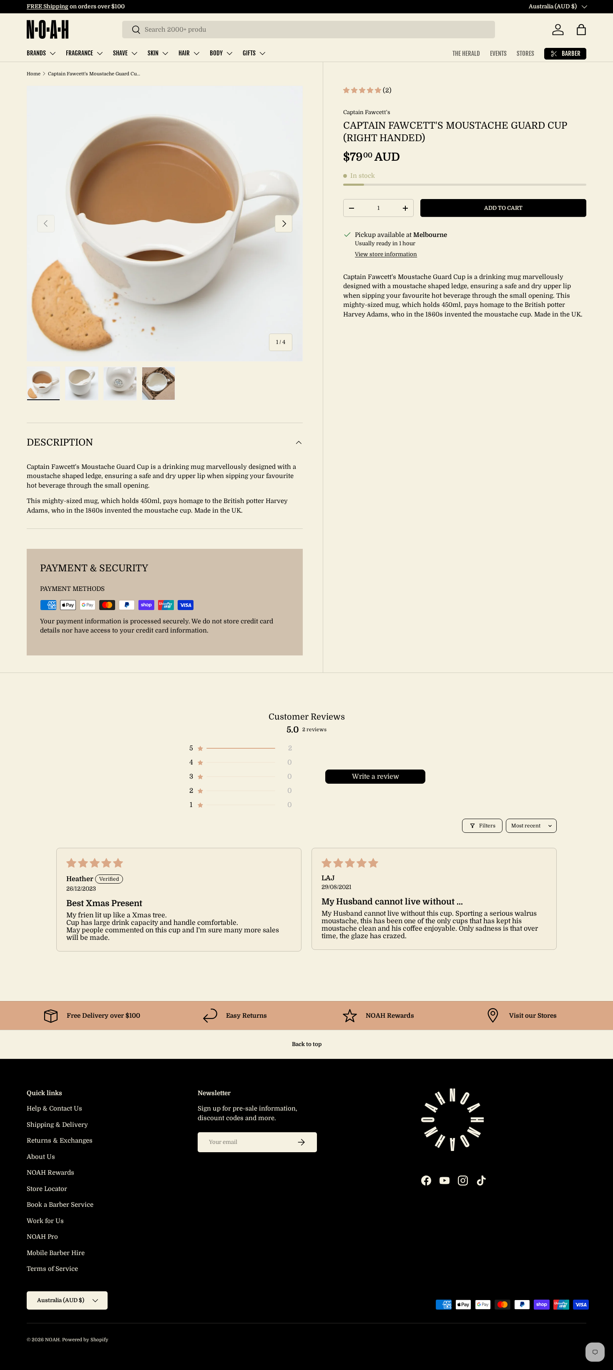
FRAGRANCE (79, 53)
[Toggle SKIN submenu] (165, 53)
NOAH (52, 1340)
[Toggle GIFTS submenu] (262, 53)
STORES (525, 53)
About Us (41, 1157)
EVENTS (498, 53)
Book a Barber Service (60, 1204)
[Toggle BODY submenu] (229, 53)
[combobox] (308, 29)
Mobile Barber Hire (56, 1253)
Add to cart (503, 208)
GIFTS (249, 53)
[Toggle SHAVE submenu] (134, 53)
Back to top (307, 1044)
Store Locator (47, 1189)
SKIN (153, 53)
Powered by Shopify (85, 1340)
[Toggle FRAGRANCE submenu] (100, 53)
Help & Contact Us (54, 1108)
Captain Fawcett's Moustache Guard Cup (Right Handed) (95, 74)
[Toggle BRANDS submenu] (53, 53)
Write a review (375, 776)
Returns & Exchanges (60, 1140)
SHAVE (120, 53)
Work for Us (45, 1221)
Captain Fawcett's (366, 112)
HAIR (184, 53)
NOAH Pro (42, 1236)
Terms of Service (52, 1269)
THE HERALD (466, 53)
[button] (581, 29)
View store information (386, 254)
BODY (216, 53)
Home (33, 74)
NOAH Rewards (50, 1172)
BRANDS (36, 53)
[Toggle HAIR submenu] (196, 53)
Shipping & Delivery (57, 1124)
